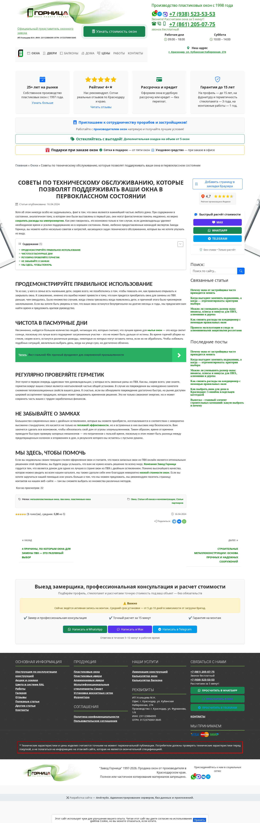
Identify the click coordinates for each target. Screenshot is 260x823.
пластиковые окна (81, 499)
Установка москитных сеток (93, 693)
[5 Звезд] (25, 514)
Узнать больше (42, 103)
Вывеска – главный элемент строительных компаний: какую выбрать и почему (217, 402)
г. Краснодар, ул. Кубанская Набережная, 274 (197, 52)
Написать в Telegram (177, 629)
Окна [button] (35, 53)
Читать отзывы (100, 107)
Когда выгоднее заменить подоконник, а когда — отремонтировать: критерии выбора (216, 300)
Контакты (135, 53)
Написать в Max (131, 629)
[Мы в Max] (165, 14)
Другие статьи (25, 705)
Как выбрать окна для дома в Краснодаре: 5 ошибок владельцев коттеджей (212, 392)
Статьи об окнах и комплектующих (156, 499)
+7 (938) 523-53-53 (192, 14)
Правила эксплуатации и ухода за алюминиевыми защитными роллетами (216, 329)
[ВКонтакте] (179, 521)
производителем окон (111, 129)
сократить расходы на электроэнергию (39, 221)
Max (219, 222)
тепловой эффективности (93, 425)
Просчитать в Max (219, 699)
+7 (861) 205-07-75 (192, 24)
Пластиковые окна (87, 671)
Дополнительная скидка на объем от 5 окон (157, 139)
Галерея (21, 693)
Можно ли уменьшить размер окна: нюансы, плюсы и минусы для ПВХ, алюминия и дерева (213, 311)
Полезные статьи (27, 701)
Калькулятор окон (144, 676)
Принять (199, 820)
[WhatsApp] (184, 521)
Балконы (70, 53)
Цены (105, 53)
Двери (51, 53)
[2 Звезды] (19, 514)
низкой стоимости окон (154, 472)
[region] (130, 819)
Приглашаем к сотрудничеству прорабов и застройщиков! (133, 122)
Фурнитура (81, 697)
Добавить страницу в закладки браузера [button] (220, 184)
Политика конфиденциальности (96, 716)
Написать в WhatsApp (86, 629)
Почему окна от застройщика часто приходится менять (213, 291)
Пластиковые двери (88, 676)
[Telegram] (174, 521)
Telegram (219, 239)
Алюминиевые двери (89, 680)
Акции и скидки (26, 680)
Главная (21, 165)
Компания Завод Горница (160, 464)
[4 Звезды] (23, 514)
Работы (119, 53)
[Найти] (241, 271)
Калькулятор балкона (147, 680)
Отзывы (21, 697)
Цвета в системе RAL (29, 684)
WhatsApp (219, 230)
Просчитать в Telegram (219, 707)
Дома (89, 53)
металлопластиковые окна (44, 499)
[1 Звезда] (16, 514)
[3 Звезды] (21, 514)
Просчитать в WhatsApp (219, 690)
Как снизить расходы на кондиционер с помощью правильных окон (215, 321)
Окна (34, 165)
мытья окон (155, 330)
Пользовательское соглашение (95, 721)
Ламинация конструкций (150, 671)
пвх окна (65, 499)
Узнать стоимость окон (116, 31)
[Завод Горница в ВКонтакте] (203, 776)
